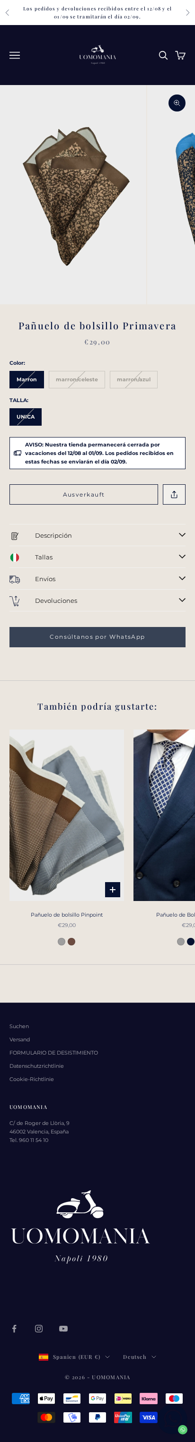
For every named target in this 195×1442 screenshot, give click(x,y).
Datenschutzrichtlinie (36, 1066)
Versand (19, 1039)
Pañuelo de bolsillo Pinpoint (67, 914)
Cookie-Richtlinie (31, 1079)
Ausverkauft (84, 494)
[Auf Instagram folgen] (39, 1328)
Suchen (19, 1026)
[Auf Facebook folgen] (14, 1328)
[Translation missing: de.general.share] (174, 494)
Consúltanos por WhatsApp (97, 636)
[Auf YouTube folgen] (63, 1328)
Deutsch (134, 1356)
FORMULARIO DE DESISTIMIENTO (53, 1052)
